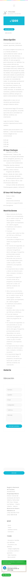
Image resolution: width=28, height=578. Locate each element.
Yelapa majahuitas (13, 549)
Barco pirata (11, 557)
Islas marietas (12, 555)
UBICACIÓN (8, 33)
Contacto (11, 531)
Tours (9, 527)
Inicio (9, 525)
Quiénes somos (12, 529)
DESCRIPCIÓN (9, 29)
